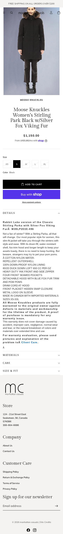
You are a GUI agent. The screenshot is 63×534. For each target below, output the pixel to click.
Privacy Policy (10, 488)
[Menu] (4, 13)
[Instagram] (35, 530)
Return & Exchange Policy (16, 477)
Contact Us (8, 451)
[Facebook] (28, 530)
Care (6, 363)
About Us (7, 445)
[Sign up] (56, 506)
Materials (11, 355)
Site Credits (45, 522)
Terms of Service (11, 483)
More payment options (31, 202)
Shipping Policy (11, 471)
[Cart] (59, 13)
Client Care (29, 342)
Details (9, 213)
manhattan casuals (29, 522)
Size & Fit (10, 371)
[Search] (11, 13)
